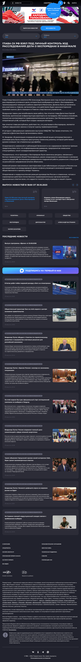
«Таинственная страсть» (49, 602)
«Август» (41, 600)
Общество (67, 215)
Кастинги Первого (7, 560)
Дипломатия (40, 222)
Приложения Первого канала (11, 556)
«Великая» (28, 602)
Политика (14, 215)
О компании (6, 544)
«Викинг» (15, 602)
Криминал (40, 215)
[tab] (30, 28)
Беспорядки (14, 222)
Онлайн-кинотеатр (8, 552)
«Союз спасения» (69, 600)
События (44, 556)
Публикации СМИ (47, 560)
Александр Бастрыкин (66, 222)
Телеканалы (12, 629)
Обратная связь (46, 548)
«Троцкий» (21, 602)
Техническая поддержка (49, 552)
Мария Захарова (14, 229)
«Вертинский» (36, 602)
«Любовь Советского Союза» (54, 600)
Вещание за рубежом (27, 576)
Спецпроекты (6, 548)
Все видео (5, 564)
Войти (74, 3)
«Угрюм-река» (6, 602)
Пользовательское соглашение (51, 544)
